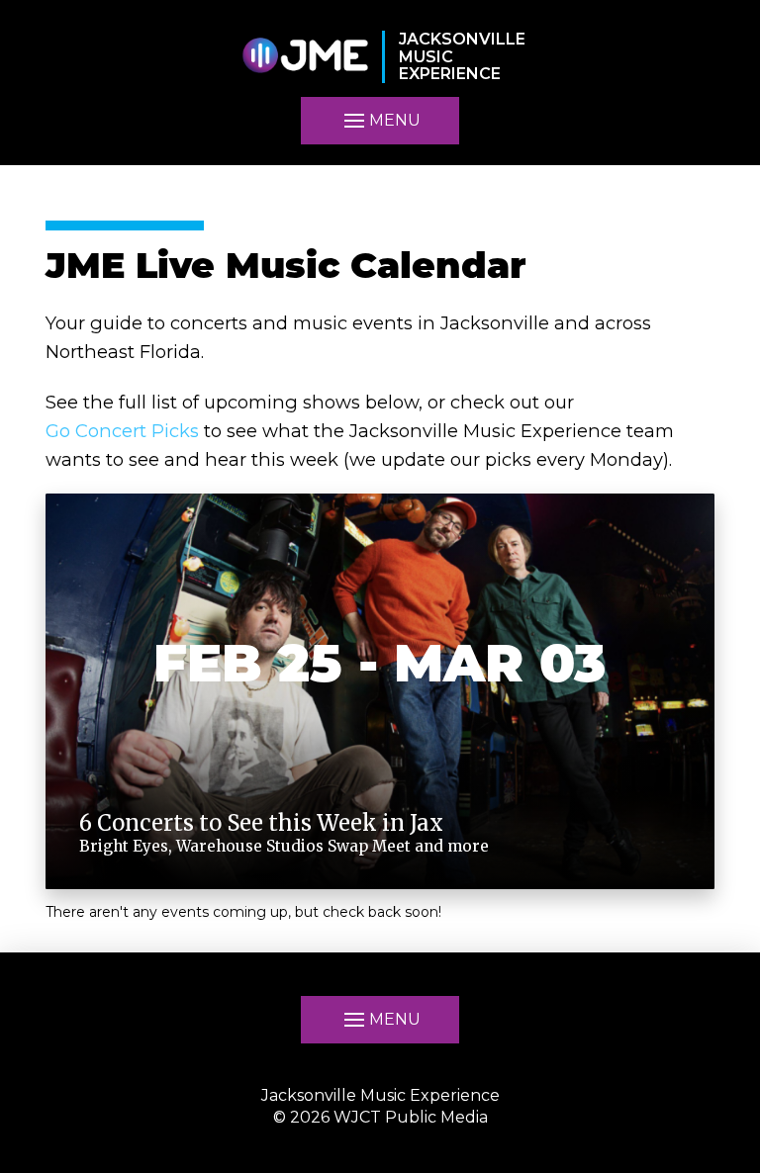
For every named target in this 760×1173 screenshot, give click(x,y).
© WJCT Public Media (380, 1117)
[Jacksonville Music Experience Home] (305, 57)
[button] (380, 120)
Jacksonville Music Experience (380, 1095)
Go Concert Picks (122, 430)
